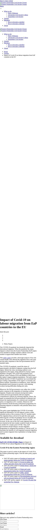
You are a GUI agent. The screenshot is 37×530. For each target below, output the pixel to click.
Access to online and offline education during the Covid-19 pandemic (19, 463)
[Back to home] (13, 3)
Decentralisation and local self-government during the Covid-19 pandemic (20, 477)
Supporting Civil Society (15, 16)
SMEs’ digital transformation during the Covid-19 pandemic (18, 473)
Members (7, 20)
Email (2, 527)
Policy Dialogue (13, 13)
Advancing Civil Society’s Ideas (18, 15)
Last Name (3, 523)
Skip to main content (6, 1)
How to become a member (16, 22)
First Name (3, 519)
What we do (8, 11)
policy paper (7, 358)
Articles (6, 18)
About (6, 25)
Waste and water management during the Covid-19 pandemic (17, 470)
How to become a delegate (16, 24)
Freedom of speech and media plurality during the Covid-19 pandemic (19, 459)
